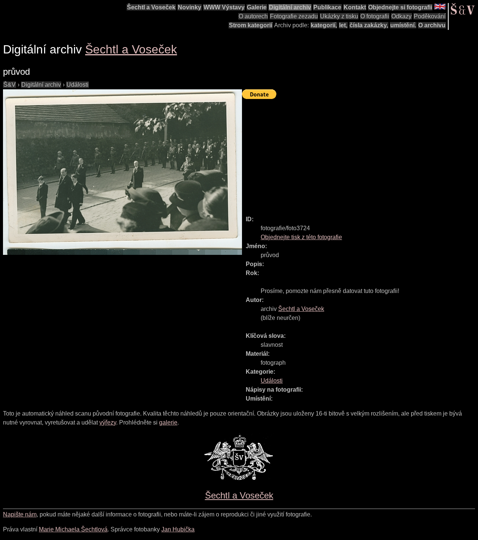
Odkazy (401, 16)
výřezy (107, 422)
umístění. (403, 25)
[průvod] (122, 172)
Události (77, 84)
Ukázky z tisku (339, 16)
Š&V (9, 84)
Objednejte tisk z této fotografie (301, 237)
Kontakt (355, 7)
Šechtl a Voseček (151, 7)
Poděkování (430, 16)
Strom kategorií (250, 25)
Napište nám (20, 514)
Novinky (189, 7)
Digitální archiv (290, 7)
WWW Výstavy (224, 7)
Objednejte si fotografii (400, 7)
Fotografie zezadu (294, 16)
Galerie (257, 7)
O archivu (432, 25)
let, (343, 25)
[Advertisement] (360, 154)
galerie (168, 422)
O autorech (253, 16)
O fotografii (374, 16)
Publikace (327, 7)
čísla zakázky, (369, 25)
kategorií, (324, 25)
